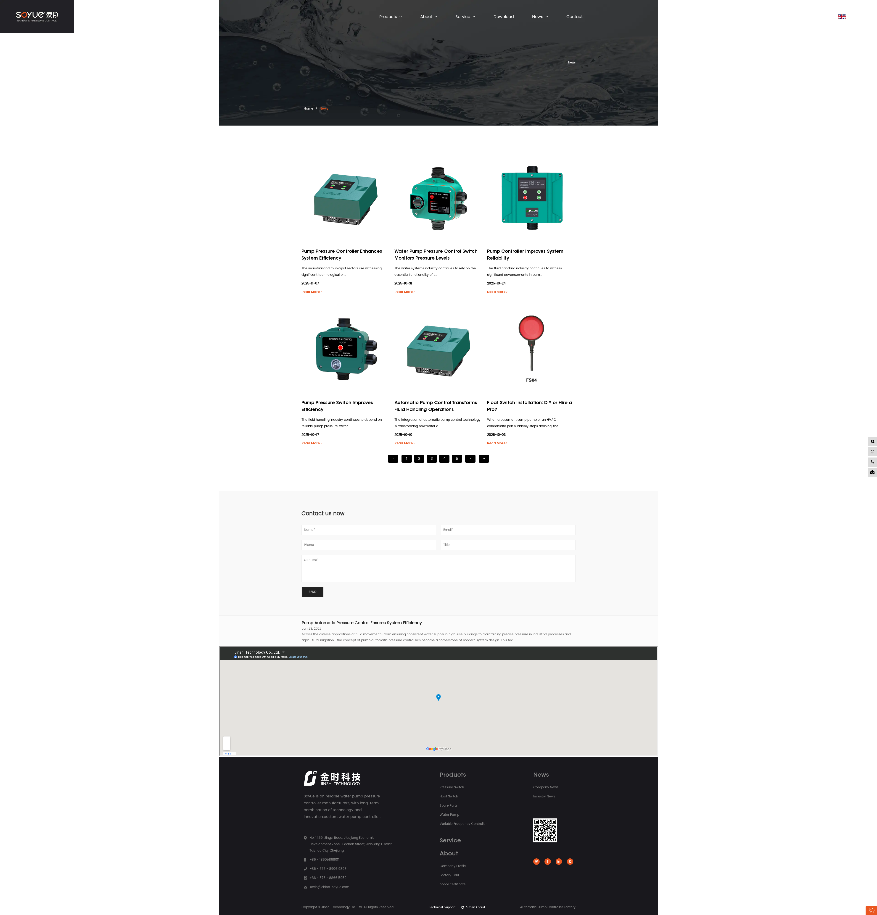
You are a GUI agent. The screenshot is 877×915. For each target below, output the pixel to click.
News (537, 16)
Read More (311, 292)
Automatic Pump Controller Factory (548, 907)
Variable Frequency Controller (463, 823)
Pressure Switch (452, 787)
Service (462, 16)
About (426, 16)
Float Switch (388, 24)
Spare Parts (448, 805)
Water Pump (449, 814)
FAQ (459, 24)
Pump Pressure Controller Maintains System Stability (354, 640)
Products (388, 16)
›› (484, 459)
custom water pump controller (352, 817)
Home (308, 108)
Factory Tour (449, 875)
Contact (574, 16)
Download (504, 16)
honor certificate (453, 884)
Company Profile (432, 24)
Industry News (542, 24)
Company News (545, 787)
